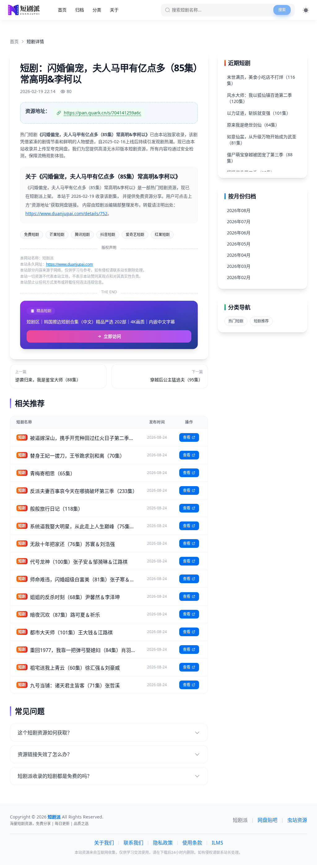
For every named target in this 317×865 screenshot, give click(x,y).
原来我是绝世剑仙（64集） (253, 125)
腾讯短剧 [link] (82, 234)
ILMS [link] (217, 842)
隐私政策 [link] (163, 842)
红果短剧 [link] (162, 234)
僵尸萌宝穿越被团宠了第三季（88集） (260, 158)
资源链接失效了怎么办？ (45, 754)
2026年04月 (238, 255)
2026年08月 (238, 210)
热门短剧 (235, 321)
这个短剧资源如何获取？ (45, 732)
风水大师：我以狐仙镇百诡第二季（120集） (259, 98)
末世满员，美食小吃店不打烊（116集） (261, 80)
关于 (114, 10)
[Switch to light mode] (306, 10)
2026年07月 (238, 221)
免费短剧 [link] (31, 234)
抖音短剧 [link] (107, 234)
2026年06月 (238, 233)
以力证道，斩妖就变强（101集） (259, 113)
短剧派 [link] (240, 820)
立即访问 (112, 336)
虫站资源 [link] (297, 820)
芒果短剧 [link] (57, 234)
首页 (62, 10)
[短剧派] (24, 10)
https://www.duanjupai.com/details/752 (66, 213)
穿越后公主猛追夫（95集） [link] (176, 380)
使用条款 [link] (192, 842)
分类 (97, 10)
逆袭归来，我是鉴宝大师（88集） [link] (48, 380)
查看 (186, 437)
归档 (79, 10)
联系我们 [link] (133, 842)
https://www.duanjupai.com (69, 264)
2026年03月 (238, 266)
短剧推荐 (261, 321)
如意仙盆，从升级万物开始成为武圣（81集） (261, 140)
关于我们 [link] (104, 842)
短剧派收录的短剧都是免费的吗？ (55, 776)
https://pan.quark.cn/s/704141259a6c (102, 113)
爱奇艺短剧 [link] (135, 234)
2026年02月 (238, 277)
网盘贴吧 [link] (267, 820)
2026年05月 (238, 244)
